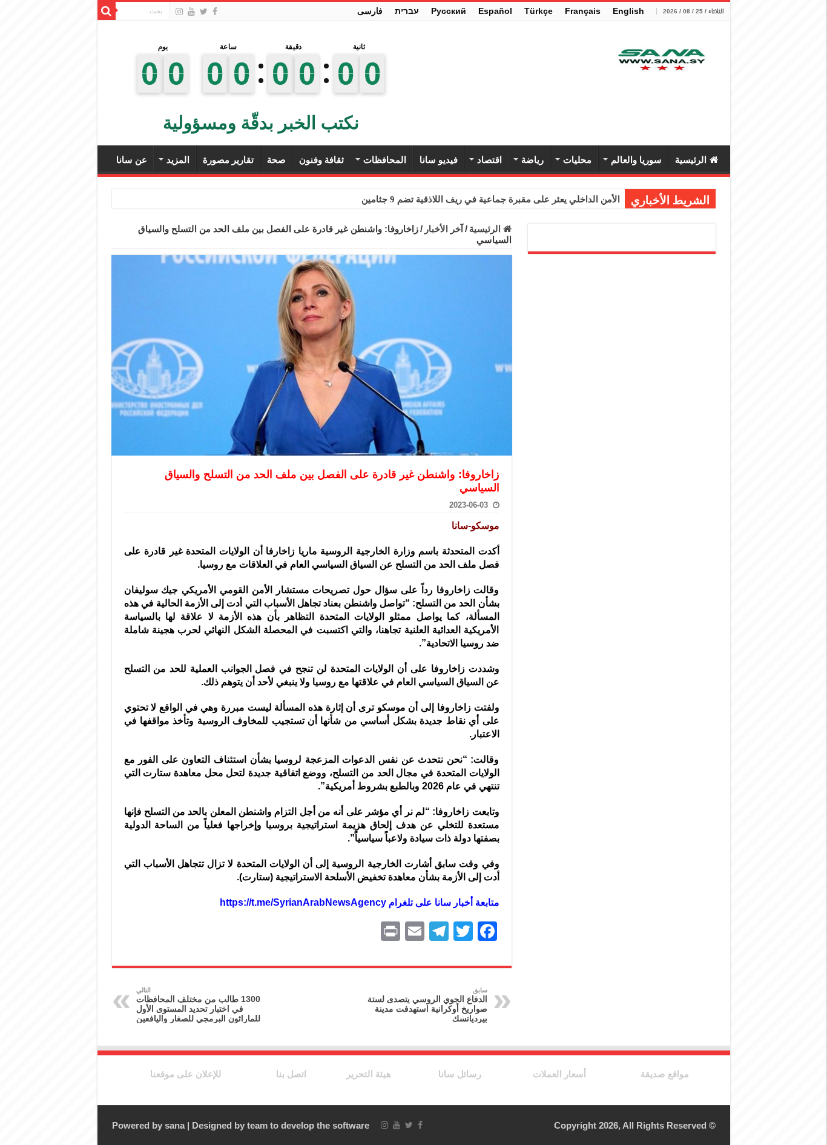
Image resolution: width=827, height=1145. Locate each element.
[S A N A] (660, 60)
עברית (407, 11)
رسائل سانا (459, 1074)
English (628, 11)
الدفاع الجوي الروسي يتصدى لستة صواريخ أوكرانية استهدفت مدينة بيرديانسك (427, 1004)
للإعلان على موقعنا (186, 1074)
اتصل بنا (291, 1074)
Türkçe (538, 11)
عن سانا (131, 159)
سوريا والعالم (636, 159)
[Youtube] (191, 11)
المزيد (177, 159)
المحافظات (384, 159)
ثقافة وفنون (321, 159)
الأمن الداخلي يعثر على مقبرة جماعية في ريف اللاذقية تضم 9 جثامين (490, 199)
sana (175, 1125)
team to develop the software (308, 1125)
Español (495, 11)
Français (583, 11)
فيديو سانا (439, 159)
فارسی (370, 11)
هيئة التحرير (368, 1074)
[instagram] (179, 11)
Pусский (448, 11)
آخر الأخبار (443, 229)
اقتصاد (489, 159)
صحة (276, 159)
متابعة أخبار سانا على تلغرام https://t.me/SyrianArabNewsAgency (359, 902)
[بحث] (106, 11)
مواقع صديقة (665, 1074)
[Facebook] (215, 11)
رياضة (532, 159)
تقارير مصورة (228, 159)
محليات (577, 159)
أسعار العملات (559, 1074)
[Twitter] (204, 11)
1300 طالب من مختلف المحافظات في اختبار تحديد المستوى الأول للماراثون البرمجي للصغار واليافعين (198, 1004)
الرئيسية (691, 159)
